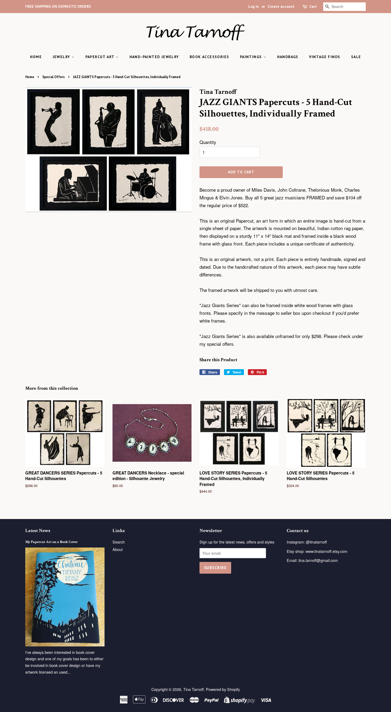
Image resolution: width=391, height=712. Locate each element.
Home (36, 56)
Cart (313, 6)
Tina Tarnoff (193, 689)
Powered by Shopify (223, 689)
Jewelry (62, 56)
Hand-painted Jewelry (154, 56)
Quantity (207, 142)
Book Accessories (209, 56)
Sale (356, 56)
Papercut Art (100, 56)
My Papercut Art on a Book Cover (51, 541)
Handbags (287, 56)
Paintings (251, 56)
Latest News (37, 531)
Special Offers (53, 77)
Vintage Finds (324, 56)
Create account (281, 6)
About (118, 549)
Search (119, 542)
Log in (253, 6)
